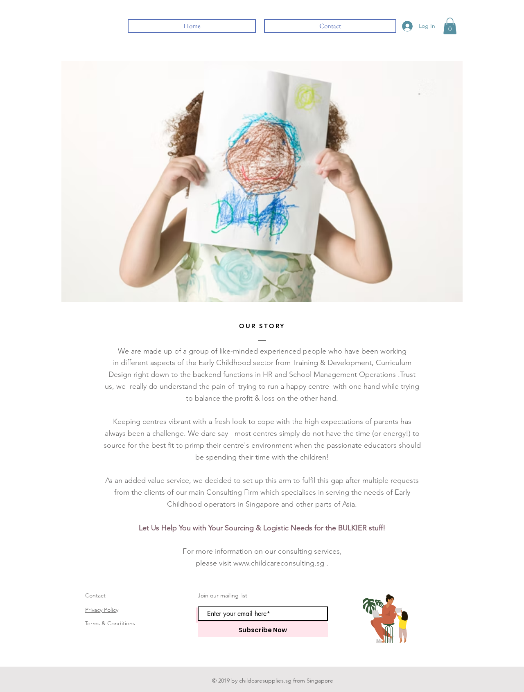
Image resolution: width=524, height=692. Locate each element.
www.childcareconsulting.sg (278, 563)
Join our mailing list (222, 595)
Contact (95, 595)
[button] (450, 26)
